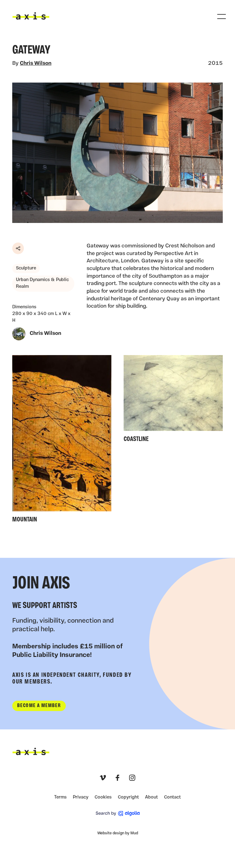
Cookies (103, 797)
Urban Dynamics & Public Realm (42, 283)
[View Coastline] (173, 400)
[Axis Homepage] (31, 16)
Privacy (80, 797)
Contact (172, 797)
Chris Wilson (35, 63)
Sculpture (26, 268)
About (151, 797)
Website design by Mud (117, 833)
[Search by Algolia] (118, 813)
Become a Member (39, 705)
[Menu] (221, 16)
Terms (60, 797)
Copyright (128, 797)
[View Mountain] (61, 440)
